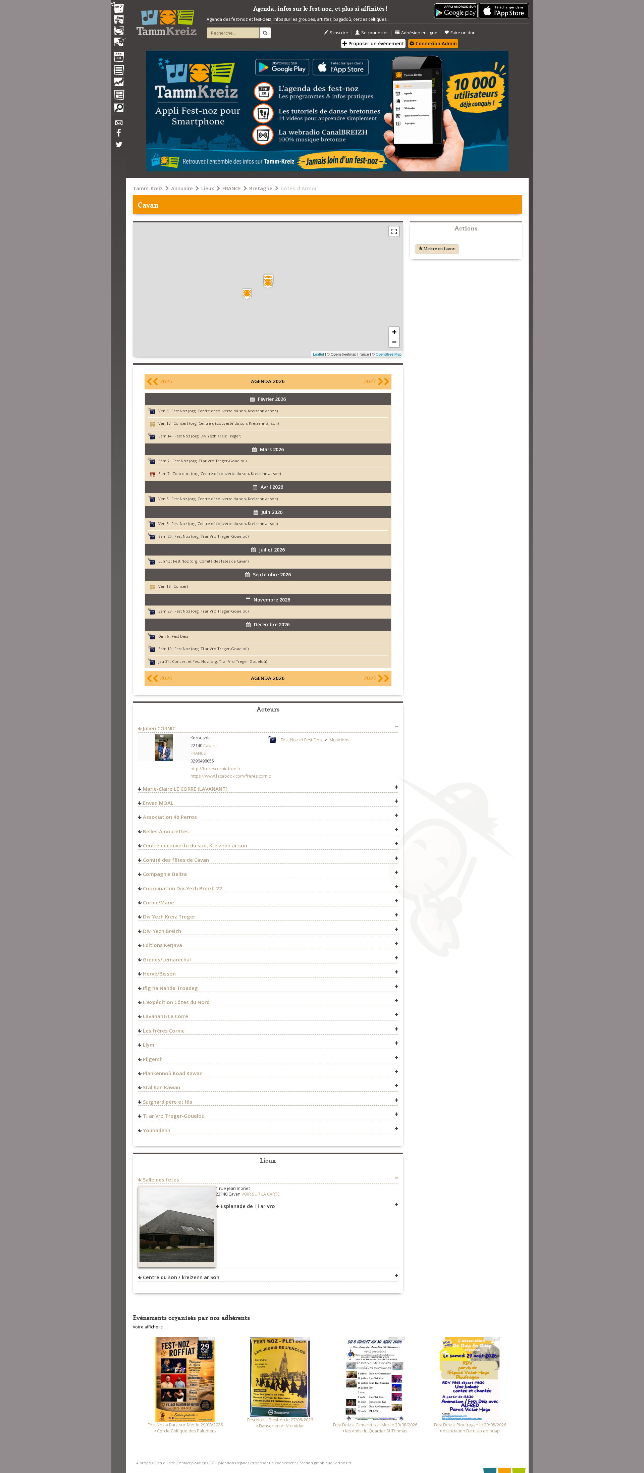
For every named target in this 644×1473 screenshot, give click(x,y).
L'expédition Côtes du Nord (176, 1002)
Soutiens (200, 1462)
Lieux (207, 188)
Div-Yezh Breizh (162, 931)
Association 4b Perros (170, 816)
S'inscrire (339, 33)
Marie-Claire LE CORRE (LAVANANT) (185, 788)
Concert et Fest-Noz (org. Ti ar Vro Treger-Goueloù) (219, 661)
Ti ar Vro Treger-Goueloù (174, 1115)
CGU (213, 1462)
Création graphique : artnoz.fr (324, 1462)
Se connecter (374, 33)
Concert (180, 586)
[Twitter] (118, 148)
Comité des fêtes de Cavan (176, 859)
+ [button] (394, 332)
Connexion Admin (435, 43)
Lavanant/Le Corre (165, 1016)
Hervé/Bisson (159, 973)
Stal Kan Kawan (161, 1087)
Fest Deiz (180, 636)
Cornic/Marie (158, 902)
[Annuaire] (118, 71)
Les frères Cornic (163, 1030)
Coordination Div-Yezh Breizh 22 (182, 888)
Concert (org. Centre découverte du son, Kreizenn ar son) (226, 423)
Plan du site (164, 1462)
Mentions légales (234, 1462)
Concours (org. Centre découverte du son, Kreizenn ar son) (226, 473)
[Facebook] (118, 135)
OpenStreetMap (388, 354)
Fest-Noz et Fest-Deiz (302, 740)
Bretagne (260, 188)
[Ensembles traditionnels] (118, 39)
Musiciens (339, 740)
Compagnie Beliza (165, 874)
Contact (183, 1462)
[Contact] (118, 124)
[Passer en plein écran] (394, 231)
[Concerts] (118, 20)
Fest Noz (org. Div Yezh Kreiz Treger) (207, 435)
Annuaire (182, 188)
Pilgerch (153, 1059)
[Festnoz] (118, 8)
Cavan (209, 745)
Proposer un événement (273, 1462)
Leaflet (318, 354)
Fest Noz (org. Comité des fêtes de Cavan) (211, 561)
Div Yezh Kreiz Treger (169, 916)
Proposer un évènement (375, 43)
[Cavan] (268, 283)
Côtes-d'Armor (299, 188)
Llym (148, 1044)
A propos (144, 1462)
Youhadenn (156, 1130)
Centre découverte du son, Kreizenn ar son (195, 845)
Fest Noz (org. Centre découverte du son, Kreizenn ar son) (224, 410)
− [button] (394, 342)
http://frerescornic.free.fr (215, 769)
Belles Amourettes (166, 831)
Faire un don (463, 33)
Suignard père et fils (167, 1101)
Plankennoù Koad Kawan (173, 1073)
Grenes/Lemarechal (167, 959)
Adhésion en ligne (419, 33)
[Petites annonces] (118, 109)
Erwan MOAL (158, 802)
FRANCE (231, 188)
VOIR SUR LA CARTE (260, 1194)
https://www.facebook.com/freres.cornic (231, 776)
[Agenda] (118, 58)
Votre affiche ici (148, 1327)
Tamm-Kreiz (148, 188)
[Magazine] (118, 96)
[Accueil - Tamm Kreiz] (166, 20)
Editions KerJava (162, 945)
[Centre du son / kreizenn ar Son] (246, 294)
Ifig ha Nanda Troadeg (170, 988)
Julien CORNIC (159, 728)
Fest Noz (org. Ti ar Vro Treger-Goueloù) (209, 460)
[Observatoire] (118, 83)
